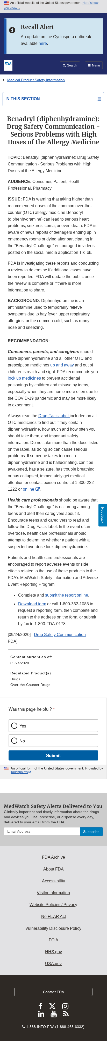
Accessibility (53, 881)
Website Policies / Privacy (53, 904)
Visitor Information (53, 893)
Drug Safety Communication (60, 634)
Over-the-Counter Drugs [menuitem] (30, 685)
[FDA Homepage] (8, 65)
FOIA (53, 940)
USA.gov (53, 963)
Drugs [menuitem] (15, 679)
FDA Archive (53, 857)
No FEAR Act (53, 916)
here (43, 43)
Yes (22, 726)
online (28, 489)
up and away (62, 365)
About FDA (53, 869)
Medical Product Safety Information (36, 80)
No (22, 741)
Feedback (103, 515)
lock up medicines (24, 378)
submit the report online (66, 595)
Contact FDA (53, 992)
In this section (22, 99)
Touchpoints (19, 772)
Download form (32, 604)
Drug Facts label (54, 416)
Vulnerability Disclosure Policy (53, 928)
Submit (53, 755)
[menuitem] (53, 662)
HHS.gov (53, 952)
